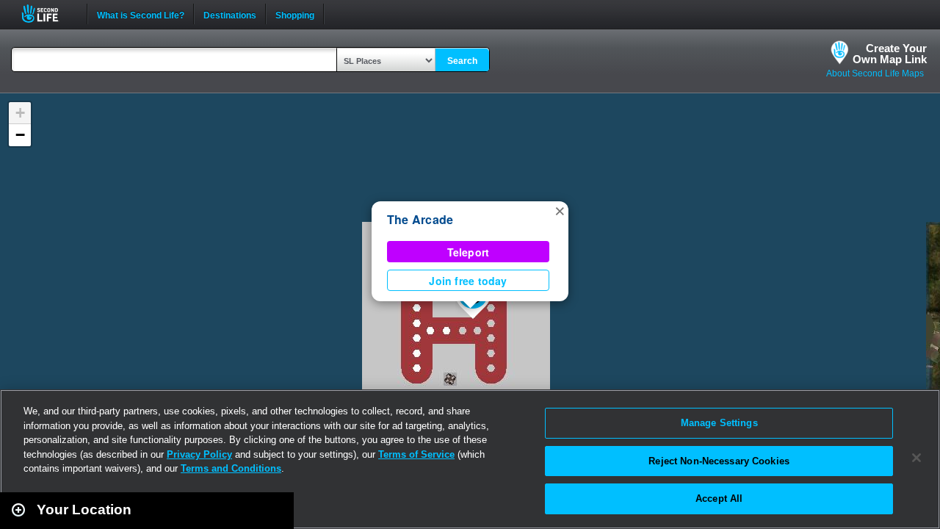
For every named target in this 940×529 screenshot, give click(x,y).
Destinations (229, 14)
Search (462, 61)
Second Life (48, 14)
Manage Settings (719, 422)
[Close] (916, 458)
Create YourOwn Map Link (890, 53)
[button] (559, 210)
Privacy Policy (199, 454)
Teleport (468, 252)
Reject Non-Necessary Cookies (718, 461)
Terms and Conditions (231, 468)
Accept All (718, 498)
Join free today (468, 280)
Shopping (294, 14)
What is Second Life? (140, 14)
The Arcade (420, 219)
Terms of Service (416, 454)
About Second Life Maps (875, 73)
